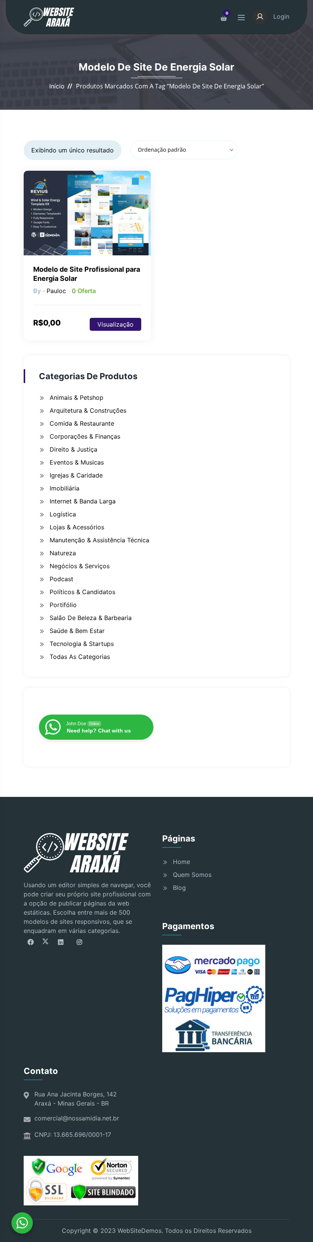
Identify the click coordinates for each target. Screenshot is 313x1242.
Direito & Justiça (73, 449)
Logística (63, 514)
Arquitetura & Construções (88, 410)
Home (181, 861)
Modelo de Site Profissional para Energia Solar (86, 273)
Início (57, 86)
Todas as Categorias (80, 656)
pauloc (56, 291)
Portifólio (63, 605)
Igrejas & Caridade (76, 475)
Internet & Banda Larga (83, 501)
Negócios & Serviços (80, 566)
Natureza (63, 553)
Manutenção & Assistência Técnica (99, 540)
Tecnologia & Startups (82, 643)
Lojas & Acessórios (77, 527)
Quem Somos (192, 874)
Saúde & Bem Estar (77, 631)
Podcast (61, 579)
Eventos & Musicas (77, 462)
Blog (179, 887)
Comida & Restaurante (82, 423)
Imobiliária (64, 488)
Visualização (115, 324)
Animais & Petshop (76, 397)
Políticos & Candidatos (82, 592)
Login (280, 16)
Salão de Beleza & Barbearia (91, 618)
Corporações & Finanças (85, 436)
